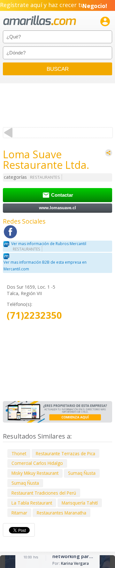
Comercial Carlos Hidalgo (37, 463)
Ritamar (19, 513)
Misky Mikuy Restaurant (35, 473)
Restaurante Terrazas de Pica (65, 453)
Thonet (19, 453)
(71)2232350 (34, 315)
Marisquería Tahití (80, 503)
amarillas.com (39, 20)
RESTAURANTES (45, 177)
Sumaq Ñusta (82, 473)
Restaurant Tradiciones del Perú (44, 493)
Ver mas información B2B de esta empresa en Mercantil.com (45, 265)
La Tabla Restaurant (32, 503)
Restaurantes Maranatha (61, 513)
